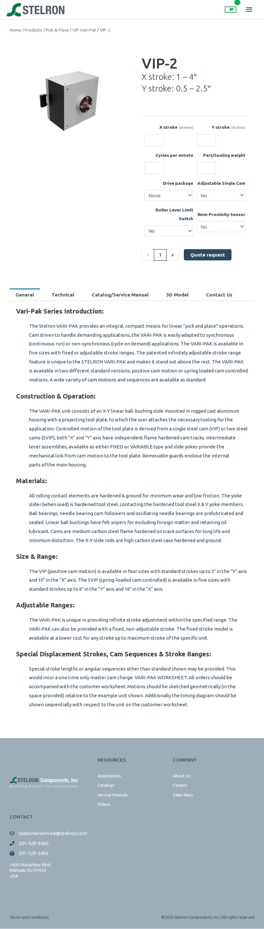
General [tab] (24, 294)
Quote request (207, 255)
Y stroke (228, 127)
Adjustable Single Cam (221, 183)
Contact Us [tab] (219, 294)
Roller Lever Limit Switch (174, 214)
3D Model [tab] (177, 294)
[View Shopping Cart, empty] (230, 9)
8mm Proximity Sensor (221, 214)
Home (15, 30)
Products (33, 30)
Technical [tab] (63, 294)
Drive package (178, 183)
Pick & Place (57, 30)
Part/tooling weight (224, 155)
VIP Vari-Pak (84, 30)
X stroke (176, 127)
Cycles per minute (174, 155)
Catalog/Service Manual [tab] (120, 294)
